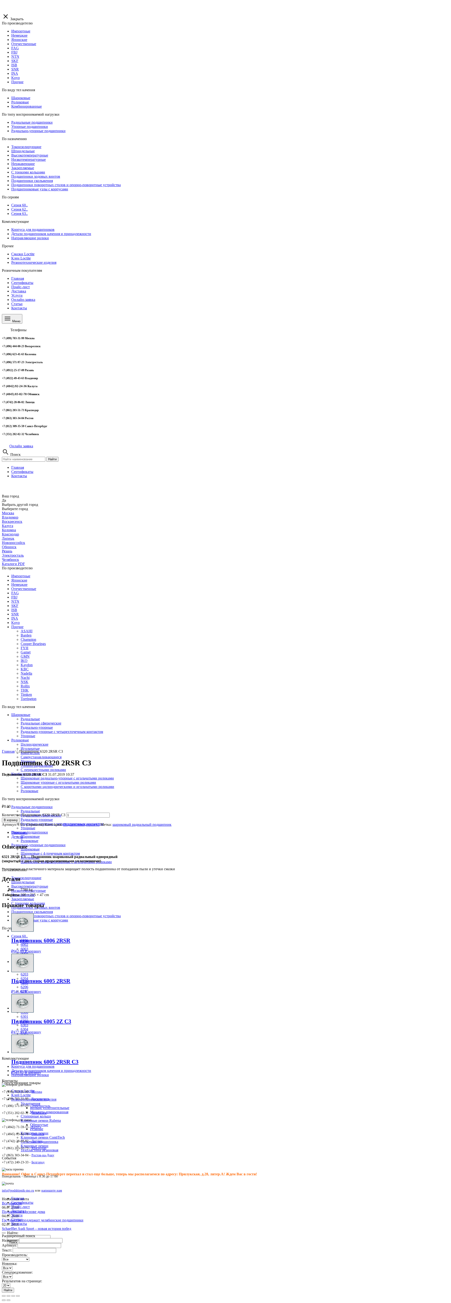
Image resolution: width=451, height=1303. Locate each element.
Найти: (12, 1233)
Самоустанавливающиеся (41, 757)
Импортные (20, 576)
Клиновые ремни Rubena (41, 1120)
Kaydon (27, 665)
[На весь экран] (13, 1296)
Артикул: (9, 1245)
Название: (10, 1240)
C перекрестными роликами (43, 770)
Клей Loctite (21, 1095)
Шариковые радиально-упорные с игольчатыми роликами (67, 778)
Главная (17, 278)
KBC (25, 669)
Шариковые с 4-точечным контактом (50, 853)
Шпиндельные (23, 882)
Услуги (17, 295)
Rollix (25, 686)
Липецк (8, 538)
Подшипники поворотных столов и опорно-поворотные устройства (66, 916)
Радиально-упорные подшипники (38, 845)
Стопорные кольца (36, 1116)
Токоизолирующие (26, 878)
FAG (15, 593)
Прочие (17, 627)
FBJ (14, 597)
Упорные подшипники (29, 832)
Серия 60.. (19, 936)
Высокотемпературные (29, 886)
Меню (15, 321)
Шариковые (20, 715)
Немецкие (19, 585)
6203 (24, 974)
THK (25, 690)
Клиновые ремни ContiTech (43, 1137)
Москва (8, 513)
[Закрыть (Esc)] (4, 1296)
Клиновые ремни (34, 1146)
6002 (24, 945)
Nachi (25, 678)
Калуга (7, 526)
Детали (17, 837)
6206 (24, 987)
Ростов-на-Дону (42, 1155)
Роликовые (29, 841)
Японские (19, 580)
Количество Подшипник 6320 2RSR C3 (33, 815)
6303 (24, 1025)
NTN (15, 601)
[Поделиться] (8, 1296)
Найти (52, 459)
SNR (15, 614)
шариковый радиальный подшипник (142, 825)
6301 (24, 1017)
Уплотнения (30, 1104)
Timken (26, 695)
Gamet (26, 652)
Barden (26, 635)
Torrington (28, 699)
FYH (24, 648)
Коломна (9, 530)
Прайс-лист (20, 287)
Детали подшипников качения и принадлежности (51, 1071)
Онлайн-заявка (23, 300)
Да (4, 500)
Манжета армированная (49, 1112)
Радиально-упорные (37, 820)
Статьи (17, 304)
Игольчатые (30, 749)
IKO (24, 661)
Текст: (7, 1250)
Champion (28, 640)
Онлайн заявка (21, 446)
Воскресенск (12, 522)
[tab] (230, 833)
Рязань (7, 551)
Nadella (26, 673)
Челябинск (10, 560)
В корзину (11, 820)
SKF (14, 606)
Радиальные (30, 811)
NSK (24, 682)
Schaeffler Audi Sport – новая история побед (36, 1229)
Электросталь (13, 555)
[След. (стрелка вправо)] (8, 1300)
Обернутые (39, 1125)
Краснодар (10, 534)
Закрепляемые (22, 899)
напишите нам (51, 1190)
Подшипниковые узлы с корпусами (39, 920)
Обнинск (9, 547)
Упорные (28, 828)
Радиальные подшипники (32, 807)
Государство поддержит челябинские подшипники (42, 1220)
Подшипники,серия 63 (81, 825)
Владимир (10, 517)
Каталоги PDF (13, 564)
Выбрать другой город (20, 505)
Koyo (15, 623)
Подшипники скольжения (32, 912)
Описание (19, 833)
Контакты (19, 308)
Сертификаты (22, 283)
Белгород (37, 1162)
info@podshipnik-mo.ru (18, 1190)
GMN (25, 656)
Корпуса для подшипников (32, 1066)
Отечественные (23, 589)
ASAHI (26, 631)
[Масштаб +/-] (18, 1296)
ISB (14, 610)
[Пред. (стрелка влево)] (4, 1300)
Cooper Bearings (33, 644)
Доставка (18, 291)
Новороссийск (13, 543)
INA (14, 618)
